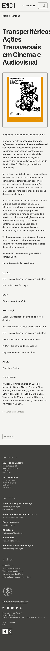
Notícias (16, 16)
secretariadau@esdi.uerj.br (12, 517)
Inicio (5, 16)
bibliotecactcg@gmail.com (12, 533)
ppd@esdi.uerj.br (8, 525)
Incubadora (6, 565)
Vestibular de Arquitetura (11, 571)
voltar (10, 436)
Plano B (19, 613)
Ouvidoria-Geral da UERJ (11, 574)
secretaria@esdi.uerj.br (11, 507)
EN (23, 6)
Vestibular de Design (10, 568)
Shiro (13, 615)
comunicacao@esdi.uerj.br (12, 549)
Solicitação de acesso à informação (15, 577)
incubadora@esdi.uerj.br (11, 541)
